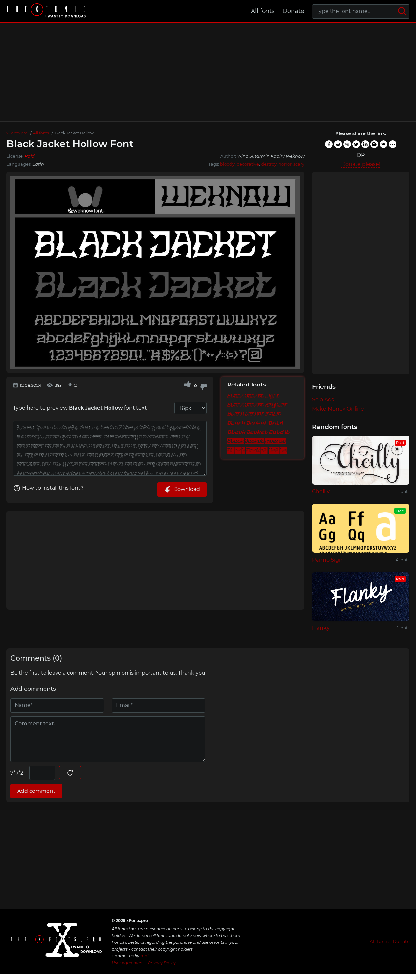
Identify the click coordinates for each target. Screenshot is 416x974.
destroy (269, 164)
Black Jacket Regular (258, 405)
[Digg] (347, 144)
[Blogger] (374, 144)
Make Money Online (338, 409)
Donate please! (360, 164)
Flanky (321, 628)
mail (144, 956)
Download (186, 489)
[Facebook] (329, 144)
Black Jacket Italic (254, 414)
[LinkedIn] (365, 144)
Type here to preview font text (80, 408)
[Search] (402, 11)
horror (285, 164)
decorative (248, 164)
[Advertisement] (208, 72)
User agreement (128, 962)
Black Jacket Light (254, 396)
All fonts (263, 11)
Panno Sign (327, 560)
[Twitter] (356, 144)
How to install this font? (53, 488)
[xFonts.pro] (47, 11)
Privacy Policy (162, 962)
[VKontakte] (383, 144)
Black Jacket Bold (255, 423)
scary (298, 164)
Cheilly (321, 491)
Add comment (36, 791)
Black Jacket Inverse (257, 441)
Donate (293, 11)
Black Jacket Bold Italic (263, 432)
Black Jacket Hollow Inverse (263, 450)
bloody (227, 164)
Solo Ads (323, 400)
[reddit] (338, 144)
